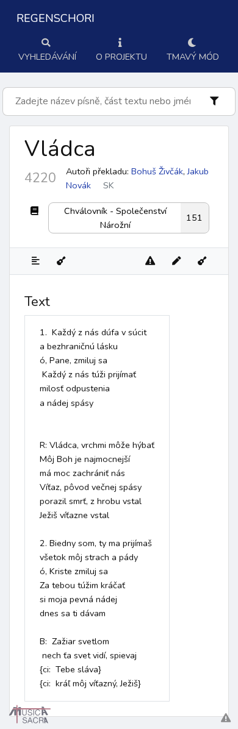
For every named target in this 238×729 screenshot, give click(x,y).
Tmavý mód (193, 57)
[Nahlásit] (150, 261)
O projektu (121, 57)
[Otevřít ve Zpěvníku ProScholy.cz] (202, 261)
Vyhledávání (47, 57)
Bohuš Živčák (157, 171)
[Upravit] (176, 261)
